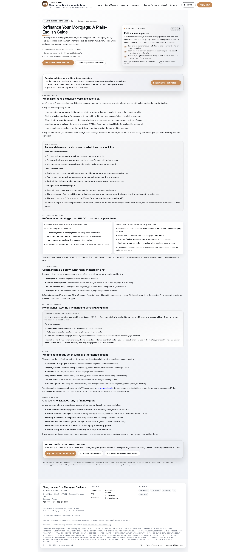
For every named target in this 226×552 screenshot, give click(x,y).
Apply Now (205, 5)
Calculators (110, 490)
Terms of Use (157, 545)
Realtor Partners (151, 5)
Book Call (188, 5)
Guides (74, 21)
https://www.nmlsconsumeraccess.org (97, 525)
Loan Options (111, 5)
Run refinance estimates (166, 83)
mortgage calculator (105, 388)
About (164, 5)
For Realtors (110, 495)
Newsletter (95, 497)
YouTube (143, 495)
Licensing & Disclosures (174, 545)
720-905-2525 (49, 502)
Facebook (144, 490)
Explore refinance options (58, 63)
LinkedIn (166, 490)
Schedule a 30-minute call (90, 453)
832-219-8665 (62, 502)
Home (99, 5)
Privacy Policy (145, 545)
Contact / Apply (111, 498)
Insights (136, 5)
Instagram (155, 490)
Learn (124, 5)
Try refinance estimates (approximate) (122, 453)
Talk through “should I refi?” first (90, 63)
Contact (173, 5)
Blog (92, 494)
